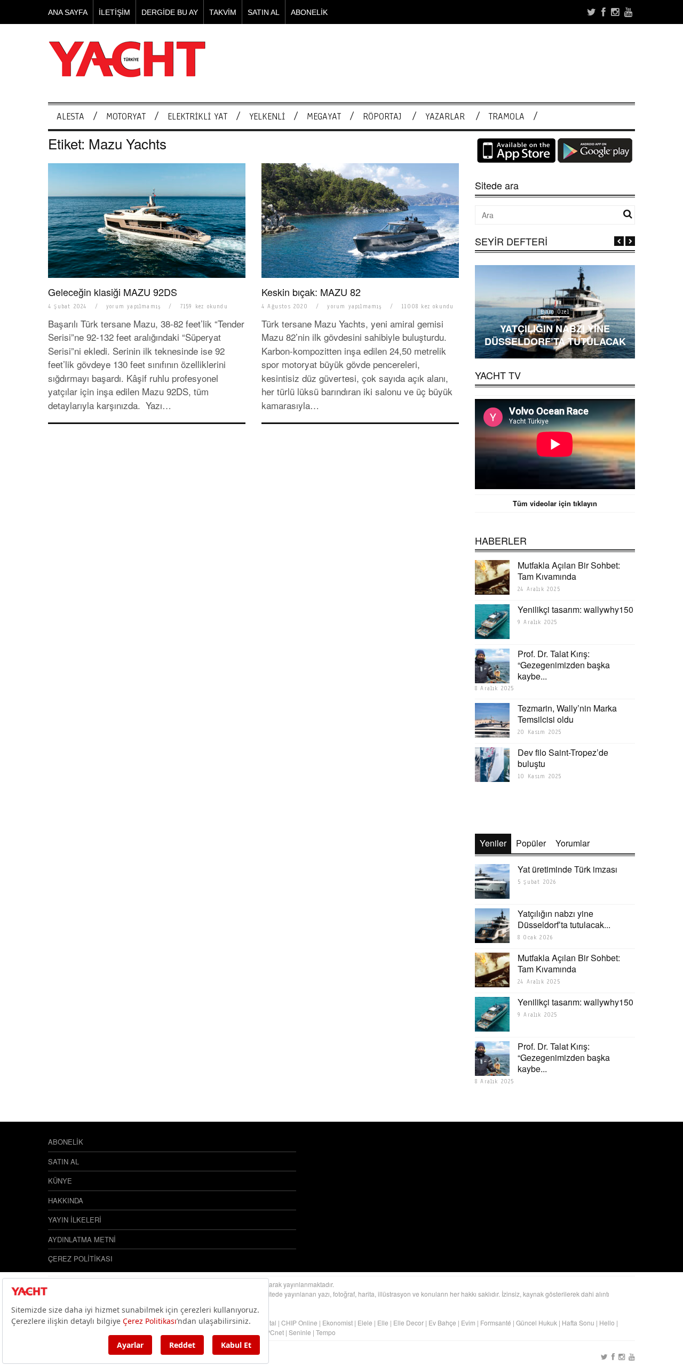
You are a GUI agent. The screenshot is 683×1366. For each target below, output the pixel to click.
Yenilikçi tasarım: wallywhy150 (575, 609)
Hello (607, 1322)
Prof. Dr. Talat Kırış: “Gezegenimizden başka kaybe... (564, 665)
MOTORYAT (126, 116)
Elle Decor (408, 1322)
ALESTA (70, 116)
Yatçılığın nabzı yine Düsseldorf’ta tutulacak (555, 335)
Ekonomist (337, 1322)
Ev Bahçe (442, 1322)
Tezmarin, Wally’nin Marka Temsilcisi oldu (567, 713)
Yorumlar (572, 843)
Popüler (531, 843)
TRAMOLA (507, 116)
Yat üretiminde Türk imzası (567, 869)
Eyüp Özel (555, 312)
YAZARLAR (445, 116)
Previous (619, 241)
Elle (382, 1322)
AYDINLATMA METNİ (82, 1239)
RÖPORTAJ (382, 116)
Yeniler (493, 843)
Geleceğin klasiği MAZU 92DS (112, 292)
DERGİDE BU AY (169, 12)
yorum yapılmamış (133, 306)
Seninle (300, 1332)
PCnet (275, 1332)
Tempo (326, 1332)
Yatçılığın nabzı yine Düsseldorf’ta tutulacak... (564, 919)
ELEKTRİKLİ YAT (197, 116)
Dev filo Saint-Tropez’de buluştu (563, 758)
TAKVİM (222, 12)
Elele (365, 1322)
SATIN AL (264, 12)
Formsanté (495, 1322)
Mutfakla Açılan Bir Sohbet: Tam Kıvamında (569, 570)
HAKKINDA (65, 1200)
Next (630, 241)
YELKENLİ (267, 116)
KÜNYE (60, 1181)
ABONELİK (309, 12)
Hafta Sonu (578, 1322)
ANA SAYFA (68, 12)
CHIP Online (299, 1322)
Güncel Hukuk (536, 1322)
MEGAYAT (324, 116)
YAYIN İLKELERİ (74, 1220)
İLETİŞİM (114, 12)
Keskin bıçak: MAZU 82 (311, 292)
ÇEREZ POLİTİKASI (80, 1258)
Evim (468, 1322)
